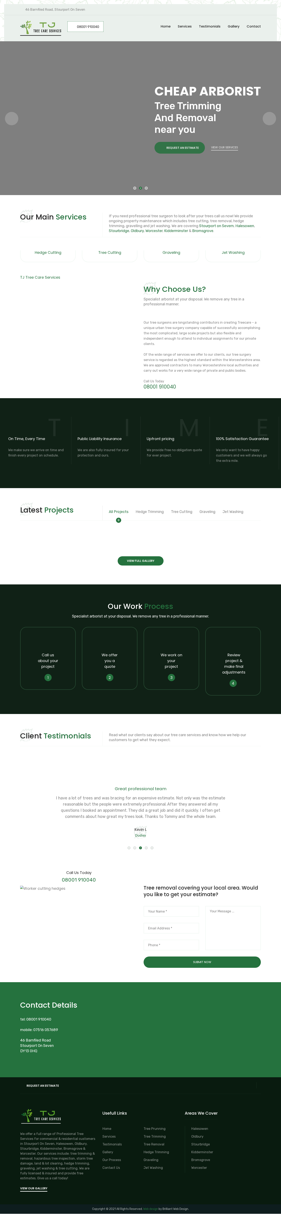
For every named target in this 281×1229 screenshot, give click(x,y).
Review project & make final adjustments (233, 663)
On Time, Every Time (26, 438)
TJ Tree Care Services (40, 277)
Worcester (154, 231)
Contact (254, 26)
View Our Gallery (33, 1188)
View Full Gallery (140, 561)
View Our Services (224, 146)
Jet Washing (233, 252)
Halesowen (244, 226)
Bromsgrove (202, 231)
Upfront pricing (160, 438)
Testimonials (210, 26)
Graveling (171, 252)
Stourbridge (119, 231)
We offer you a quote (110, 660)
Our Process (111, 1160)
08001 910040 (88, 27)
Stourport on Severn (216, 226)
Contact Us (111, 1168)
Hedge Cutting (48, 252)
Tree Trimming (155, 1136)
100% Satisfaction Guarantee (242, 438)
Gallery (233, 26)
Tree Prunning (155, 1129)
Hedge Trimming (156, 1152)
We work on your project (171, 660)
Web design (150, 1209)
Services (185, 26)
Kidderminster (176, 231)
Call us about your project (48, 660)
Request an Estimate (182, 146)
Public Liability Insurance (100, 438)
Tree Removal (154, 1144)
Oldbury (137, 231)
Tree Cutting (109, 252)
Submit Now (202, 962)
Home (166, 26)
